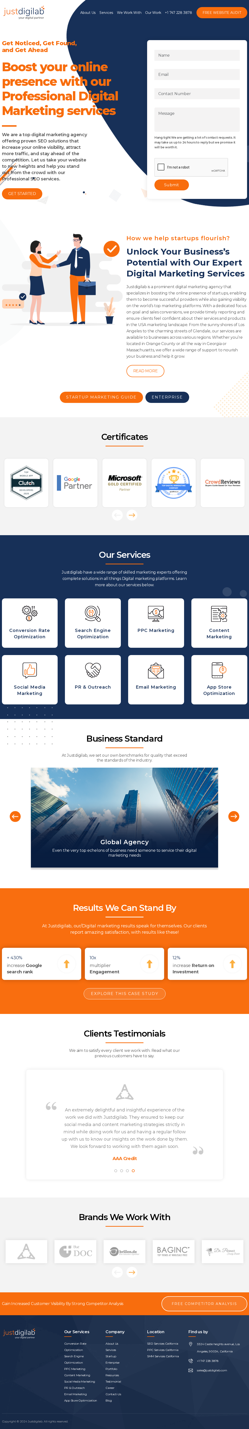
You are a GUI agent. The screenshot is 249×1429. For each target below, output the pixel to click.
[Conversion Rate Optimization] (30, 623)
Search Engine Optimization (74, 1359)
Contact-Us (113, 1394)
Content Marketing (77, 1375)
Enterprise (112, 1362)
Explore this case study (124, 993)
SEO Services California (162, 1343)
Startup (111, 1356)
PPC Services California (162, 1350)
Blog (109, 1400)
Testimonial (113, 1381)
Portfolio (111, 1369)
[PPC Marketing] (156, 623)
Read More (145, 371)
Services (106, 12)
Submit (171, 185)
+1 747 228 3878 (178, 12)
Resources (112, 1375)
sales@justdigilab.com (212, 1370)
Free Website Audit (222, 12)
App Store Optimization (80, 1400)
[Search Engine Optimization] (93, 623)
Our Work (153, 12)
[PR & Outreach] (93, 679)
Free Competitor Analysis (204, 1304)
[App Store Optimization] (219, 679)
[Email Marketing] (156, 679)
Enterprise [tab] (167, 397)
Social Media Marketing (79, 1381)
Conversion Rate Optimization (75, 1347)
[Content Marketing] (219, 623)
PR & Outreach (74, 1388)
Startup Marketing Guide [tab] (101, 397)
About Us (88, 12)
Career (110, 1388)
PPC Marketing (74, 1369)
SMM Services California (163, 1356)
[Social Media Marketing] (30, 679)
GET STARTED (22, 193)
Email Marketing (75, 1394)
